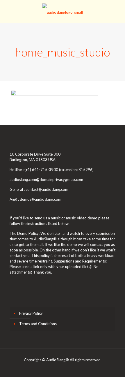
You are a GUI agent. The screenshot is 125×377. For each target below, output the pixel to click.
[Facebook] (47, 368)
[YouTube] (70, 368)
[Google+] (55, 368)
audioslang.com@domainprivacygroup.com (46, 179)
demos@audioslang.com (40, 199)
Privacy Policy (31, 313)
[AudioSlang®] (62, 11)
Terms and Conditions (38, 323)
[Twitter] (63, 368)
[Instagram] (78, 368)
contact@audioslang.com (47, 189)
